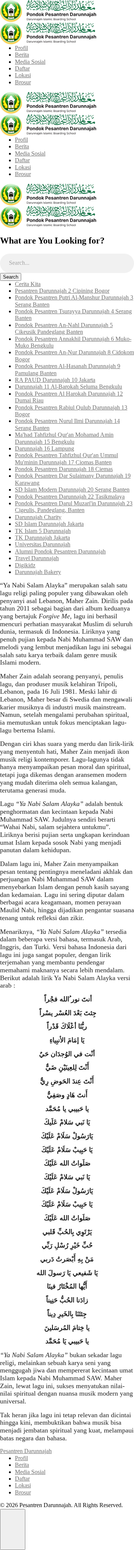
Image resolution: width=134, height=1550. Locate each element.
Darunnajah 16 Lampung (44, 448)
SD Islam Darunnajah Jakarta (49, 524)
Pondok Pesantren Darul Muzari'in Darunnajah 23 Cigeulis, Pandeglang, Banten (74, 506)
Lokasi (23, 75)
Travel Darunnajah (37, 558)
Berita (22, 54)
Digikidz (25, 565)
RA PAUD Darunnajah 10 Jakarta (55, 380)
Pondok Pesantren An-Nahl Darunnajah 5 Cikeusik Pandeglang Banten (64, 328)
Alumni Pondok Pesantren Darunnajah (60, 551)
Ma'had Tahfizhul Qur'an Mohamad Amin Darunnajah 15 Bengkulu (64, 438)
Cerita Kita (28, 284)
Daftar (22, 68)
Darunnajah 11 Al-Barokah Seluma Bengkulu (68, 386)
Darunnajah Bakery (38, 572)
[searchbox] (67, 263)
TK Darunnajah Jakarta (42, 537)
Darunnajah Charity (38, 517)
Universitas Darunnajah (42, 544)
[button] (12, 1529)
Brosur (23, 82)
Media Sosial (30, 62)
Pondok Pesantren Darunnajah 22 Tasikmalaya (70, 496)
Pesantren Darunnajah (26, 1451)
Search (10, 277)
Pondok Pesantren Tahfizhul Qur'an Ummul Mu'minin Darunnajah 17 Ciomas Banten (66, 458)
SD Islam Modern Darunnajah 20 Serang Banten (72, 489)
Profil (21, 48)
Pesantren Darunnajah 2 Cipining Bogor (62, 291)
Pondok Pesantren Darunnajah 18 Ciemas (64, 469)
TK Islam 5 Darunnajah (43, 531)
